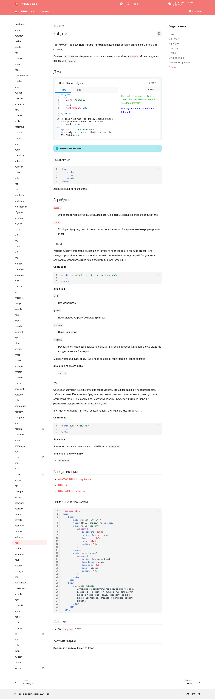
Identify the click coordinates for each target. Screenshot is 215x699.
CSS (33, 11)
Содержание (177, 26)
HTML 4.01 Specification (71, 491)
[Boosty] (193, 693)
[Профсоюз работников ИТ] (182, 693)
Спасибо (197, 11)
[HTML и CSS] (16, 4)
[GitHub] (187, 693)
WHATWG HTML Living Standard (75, 479)
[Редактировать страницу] (159, 33)
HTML (24, 11)
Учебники (44, 11)
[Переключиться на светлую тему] (121, 4)
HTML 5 (62, 485)
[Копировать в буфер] (158, 169)
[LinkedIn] (199, 693)
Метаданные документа (71, 148)
